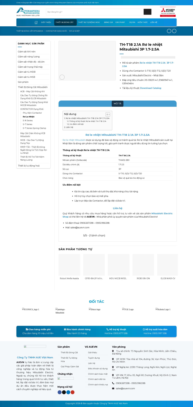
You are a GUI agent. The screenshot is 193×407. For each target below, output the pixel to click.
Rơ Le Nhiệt (74, 31)
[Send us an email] (64, 392)
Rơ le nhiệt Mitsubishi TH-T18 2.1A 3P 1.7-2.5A (87, 118)
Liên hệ (153, 22)
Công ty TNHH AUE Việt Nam (114, 403)
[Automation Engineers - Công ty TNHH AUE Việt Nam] (168, 11)
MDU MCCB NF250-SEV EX (118, 278)
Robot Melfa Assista (69, 278)
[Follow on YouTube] (72, 392)
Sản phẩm (23, 82)
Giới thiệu (46, 22)
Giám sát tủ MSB (26, 77)
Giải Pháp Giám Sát (70, 366)
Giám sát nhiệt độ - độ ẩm (31, 62)
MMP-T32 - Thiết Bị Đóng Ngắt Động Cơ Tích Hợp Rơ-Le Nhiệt (33, 150)
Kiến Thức (143, 22)
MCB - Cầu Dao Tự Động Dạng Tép (32, 141)
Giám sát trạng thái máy (30, 67)
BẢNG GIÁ (108, 22)
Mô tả (117, 103)
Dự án (132, 22)
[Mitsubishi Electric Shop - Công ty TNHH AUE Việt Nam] (29, 11)
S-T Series (27, 124)
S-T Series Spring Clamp (34, 128)
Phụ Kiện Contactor (32, 113)
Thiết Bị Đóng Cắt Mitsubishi (29, 31)
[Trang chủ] (36, 22)
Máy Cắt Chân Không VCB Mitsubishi (32, 135)
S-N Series (28, 120)
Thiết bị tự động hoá (89, 22)
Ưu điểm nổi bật (77, 124)
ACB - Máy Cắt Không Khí (32, 91)
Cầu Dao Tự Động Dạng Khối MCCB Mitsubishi (34, 103)
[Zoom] (62, 77)
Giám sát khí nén (26, 51)
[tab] (117, 104)
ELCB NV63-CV (168, 278)
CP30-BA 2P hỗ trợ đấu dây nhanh (94, 278)
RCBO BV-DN (143, 278)
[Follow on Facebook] (60, 392)
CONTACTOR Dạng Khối (56, 31)
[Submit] (147, 12)
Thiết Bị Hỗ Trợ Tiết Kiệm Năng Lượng (32, 158)
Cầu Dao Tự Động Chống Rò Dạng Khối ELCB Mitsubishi (34, 97)
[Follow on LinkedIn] (68, 392)
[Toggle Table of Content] (106, 114)
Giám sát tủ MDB (26, 72)
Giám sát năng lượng (29, 56)
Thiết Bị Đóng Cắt (65, 22)
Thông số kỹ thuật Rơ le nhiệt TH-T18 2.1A (87, 121)
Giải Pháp (120, 22)
